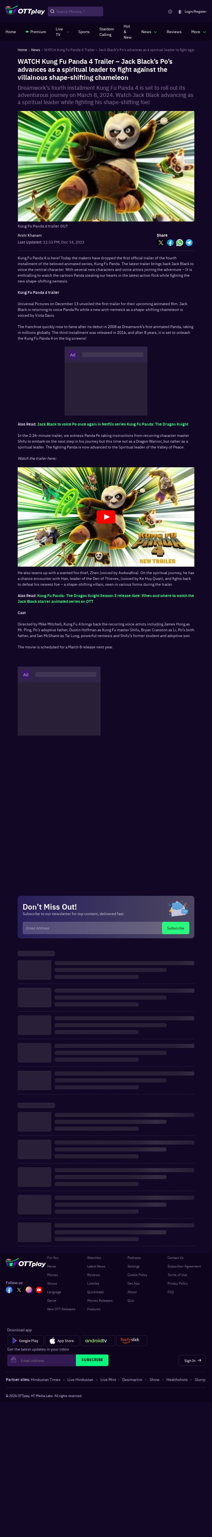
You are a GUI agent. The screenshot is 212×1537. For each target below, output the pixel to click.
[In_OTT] (29, 1290)
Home (51, 1266)
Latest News (96, 1266)
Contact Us (176, 1257)
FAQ (171, 1292)
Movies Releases (100, 1300)
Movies (52, 1274)
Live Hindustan (80, 1379)
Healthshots (177, 1379)
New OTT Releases (61, 1309)
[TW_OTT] (19, 1290)
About (132, 1292)
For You (53, 1257)
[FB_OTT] (9, 1290)
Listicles (93, 1283)
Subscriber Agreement (184, 1266)
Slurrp (200, 1379)
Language (54, 1292)
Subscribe (175, 928)
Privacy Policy (178, 1283)
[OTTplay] (25, 11)
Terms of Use (177, 1274)
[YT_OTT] (39, 1290)
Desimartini (132, 1379)
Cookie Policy (137, 1274)
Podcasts (134, 1257)
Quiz (131, 1300)
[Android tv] (98, 1340)
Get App (134, 1283)
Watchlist (94, 1257)
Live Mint (108, 1379)
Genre (51, 1300)
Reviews (93, 1274)
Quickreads (95, 1292)
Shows (52, 1283)
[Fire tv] (131, 1340)
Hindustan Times (45, 1379)
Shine (155, 1379)
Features (93, 1309)
